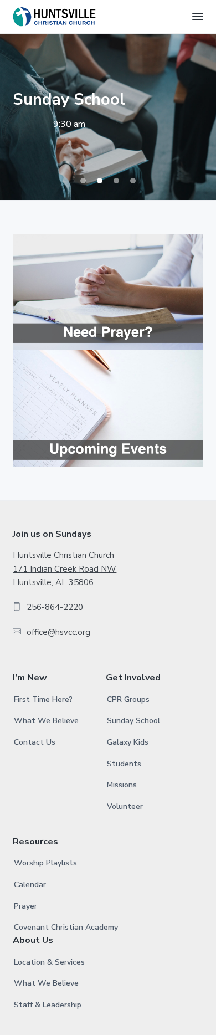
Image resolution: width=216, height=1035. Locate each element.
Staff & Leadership (47, 1005)
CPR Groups (128, 699)
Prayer (25, 906)
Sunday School (133, 720)
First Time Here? (43, 699)
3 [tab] (116, 180)
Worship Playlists (45, 863)
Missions (122, 785)
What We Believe (46, 720)
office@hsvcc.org (58, 632)
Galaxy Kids (127, 742)
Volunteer (125, 806)
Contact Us (34, 742)
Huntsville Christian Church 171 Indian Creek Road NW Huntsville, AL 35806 (64, 569)
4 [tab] (133, 180)
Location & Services (49, 962)
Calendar (30, 884)
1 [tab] (83, 180)
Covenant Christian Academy (66, 927)
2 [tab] (99, 180)
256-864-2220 (55, 607)
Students (124, 764)
